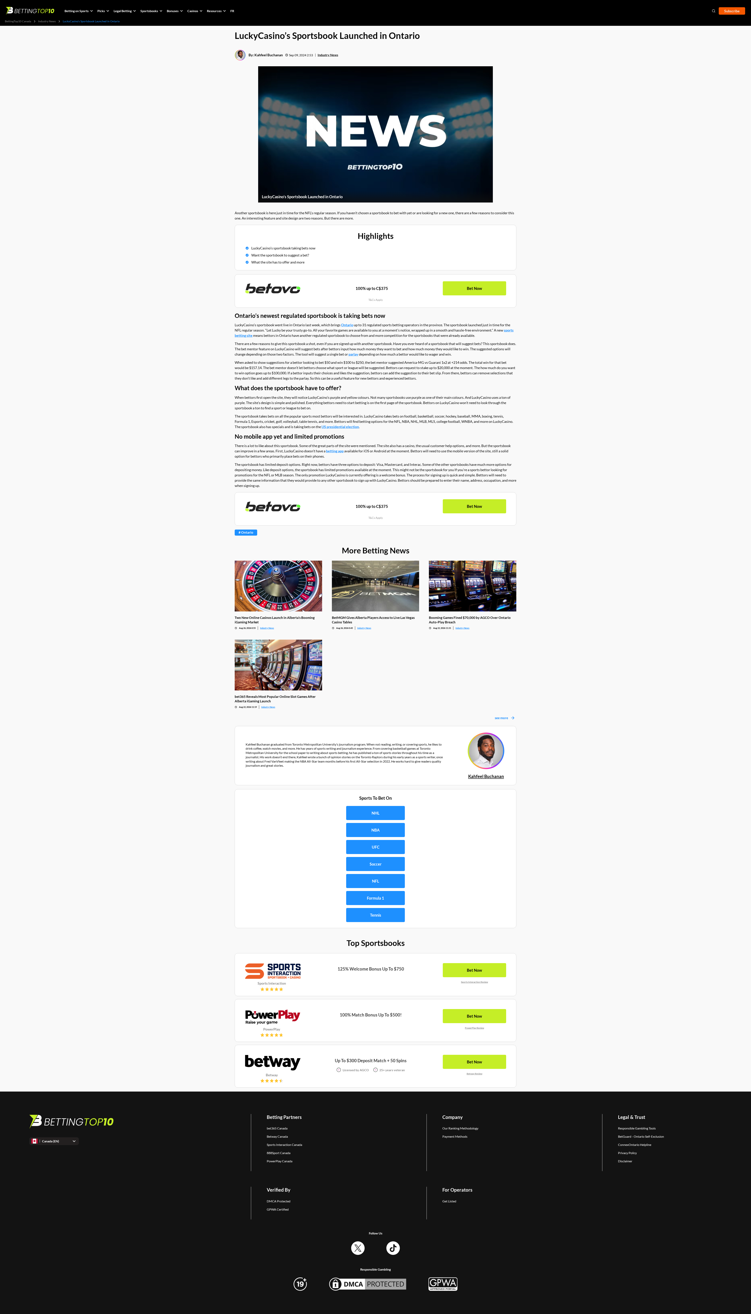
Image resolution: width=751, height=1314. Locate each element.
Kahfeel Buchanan (268, 55)
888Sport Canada (278, 1153)
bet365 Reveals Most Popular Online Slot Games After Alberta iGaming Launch (275, 699)
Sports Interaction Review (474, 982)
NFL (375, 881)
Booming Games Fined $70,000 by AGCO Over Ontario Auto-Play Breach (470, 620)
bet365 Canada (277, 1128)
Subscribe (732, 11)
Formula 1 (375, 898)
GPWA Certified (278, 1209)
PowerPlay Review (474, 1027)
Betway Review (474, 1073)
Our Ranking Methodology (460, 1128)
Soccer (376, 864)
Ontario (347, 325)
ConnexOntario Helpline (634, 1144)
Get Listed (449, 1201)
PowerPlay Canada (279, 1161)
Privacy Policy (627, 1153)
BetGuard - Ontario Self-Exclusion (641, 1136)
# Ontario (246, 532)
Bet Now (474, 288)
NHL (375, 813)
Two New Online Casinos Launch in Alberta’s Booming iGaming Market (275, 620)
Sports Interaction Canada (284, 1144)
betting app (335, 451)
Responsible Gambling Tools (637, 1128)
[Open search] (714, 11)
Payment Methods (454, 1136)
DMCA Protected (278, 1201)
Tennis (375, 915)
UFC (375, 847)
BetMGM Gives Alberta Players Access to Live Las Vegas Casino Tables (373, 620)
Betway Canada (277, 1136)
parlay (353, 354)
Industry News (47, 21)
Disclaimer (625, 1161)
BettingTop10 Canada (18, 21)
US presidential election (340, 427)
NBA (375, 830)
